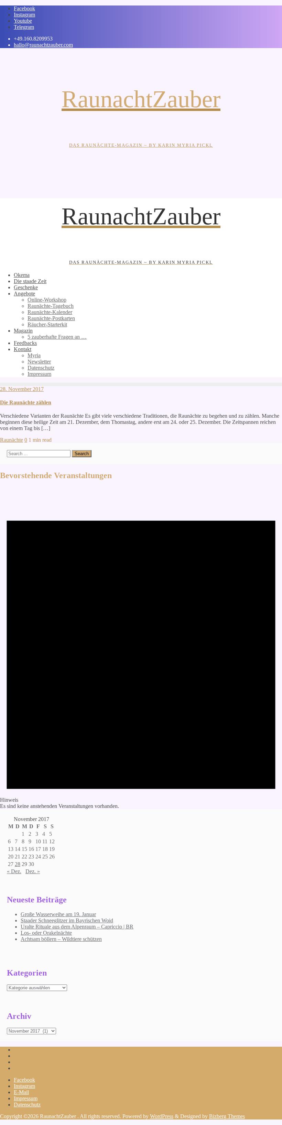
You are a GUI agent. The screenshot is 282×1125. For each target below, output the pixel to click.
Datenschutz (27, 1104)
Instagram (24, 1086)
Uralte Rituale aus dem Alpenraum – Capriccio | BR (77, 927)
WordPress (161, 1116)
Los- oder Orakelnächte (46, 933)
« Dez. (14, 871)
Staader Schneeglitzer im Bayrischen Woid (67, 920)
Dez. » (32, 871)
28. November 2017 (22, 389)
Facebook (24, 1080)
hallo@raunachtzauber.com (43, 45)
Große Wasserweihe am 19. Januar (58, 914)
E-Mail (21, 1092)
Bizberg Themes (227, 1116)
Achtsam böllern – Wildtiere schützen (61, 939)
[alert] (141, 648)
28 (17, 864)
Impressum (25, 1098)
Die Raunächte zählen (25, 402)
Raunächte (11, 440)
